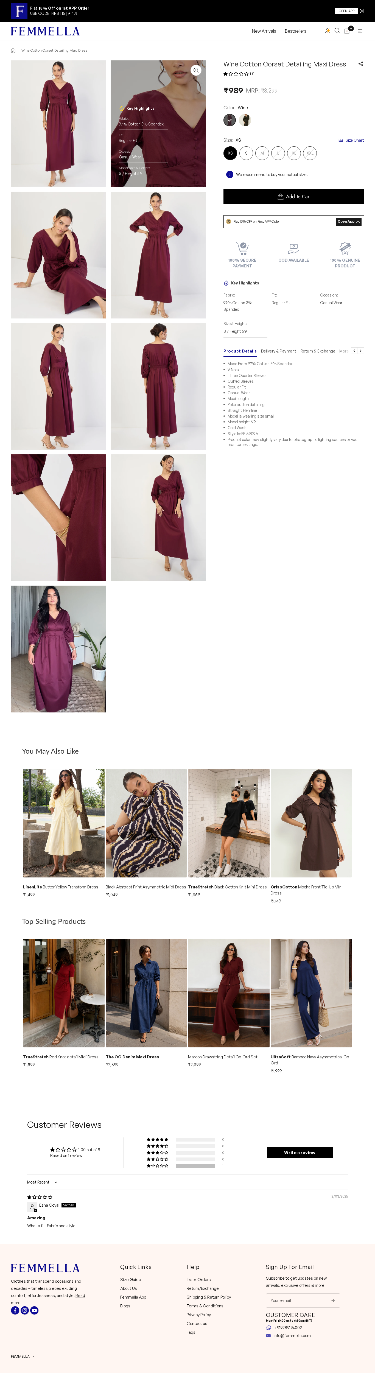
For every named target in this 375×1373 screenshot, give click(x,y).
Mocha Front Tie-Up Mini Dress (307, 890)
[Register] (329, 1300)
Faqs (191, 1332)
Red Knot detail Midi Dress (61, 1056)
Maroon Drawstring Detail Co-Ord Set (223, 1056)
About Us (128, 1288)
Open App (346, 11)
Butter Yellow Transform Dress (60, 887)
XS (230, 153)
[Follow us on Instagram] (25, 1310)
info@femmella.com (292, 1335)
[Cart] (347, 31)
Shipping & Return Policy (209, 1297)
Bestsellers (295, 31)
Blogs (125, 1305)
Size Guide (130, 1279)
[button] (235, 74)
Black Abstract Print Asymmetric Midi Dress (146, 887)
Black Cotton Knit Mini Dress (227, 887)
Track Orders (199, 1279)
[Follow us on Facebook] (15, 1310)
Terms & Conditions (205, 1305)
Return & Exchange (318, 351)
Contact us (197, 1323)
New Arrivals (264, 31)
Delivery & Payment (278, 351)
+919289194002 (288, 1327)
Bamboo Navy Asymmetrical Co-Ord (310, 1060)
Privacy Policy (199, 1314)
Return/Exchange (203, 1288)
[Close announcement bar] (362, 11)
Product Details (240, 351)
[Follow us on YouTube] (34, 1310)
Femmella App (133, 1297)
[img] (39, 1197)
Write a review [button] (299, 1152)
